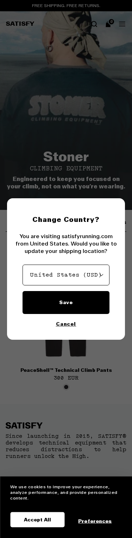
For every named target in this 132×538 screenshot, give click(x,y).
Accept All (37, 519)
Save (66, 302)
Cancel (66, 324)
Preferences (95, 521)
